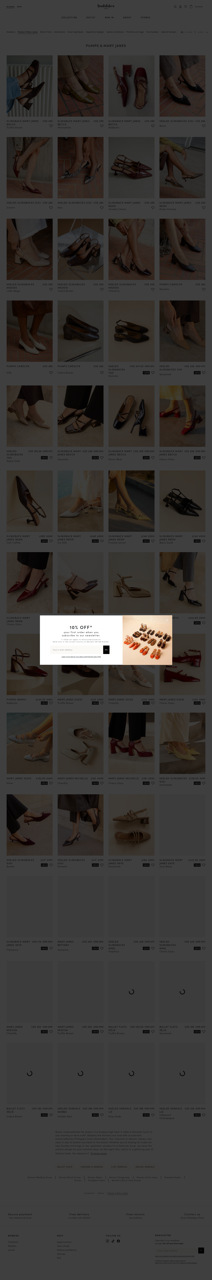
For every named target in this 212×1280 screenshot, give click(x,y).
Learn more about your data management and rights (81, 656)
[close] (168, 620)
